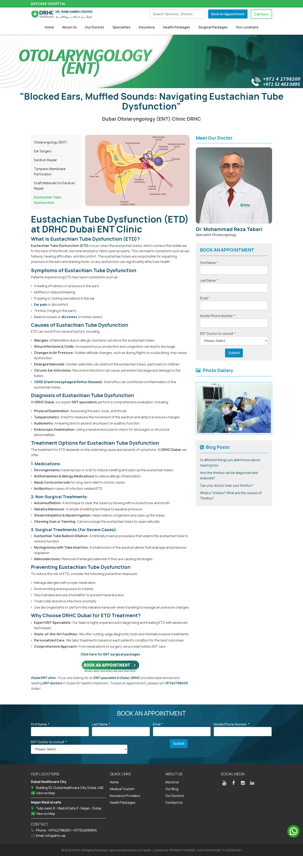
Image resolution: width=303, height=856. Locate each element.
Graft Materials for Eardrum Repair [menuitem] (54, 186)
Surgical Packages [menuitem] (213, 27)
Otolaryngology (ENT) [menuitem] (50, 142)
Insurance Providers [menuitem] (125, 795)
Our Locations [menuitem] (247, 27)
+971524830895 (84, 830)
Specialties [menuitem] (121, 27)
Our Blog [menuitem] (171, 789)
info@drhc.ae (55, 835)
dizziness (69, 317)
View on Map (45, 793)
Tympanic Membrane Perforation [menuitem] (50, 171)
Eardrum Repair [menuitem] (45, 160)
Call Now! (261, 14)
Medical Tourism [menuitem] (122, 789)
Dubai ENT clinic (43, 677)
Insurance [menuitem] (147, 27)
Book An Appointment (227, 14)
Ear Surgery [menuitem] (43, 151)
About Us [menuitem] (69, 27)
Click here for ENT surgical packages (110, 654)
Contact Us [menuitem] (174, 802)
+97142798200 (176, 683)
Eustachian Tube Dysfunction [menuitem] (47, 200)
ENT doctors (52, 683)
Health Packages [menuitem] (176, 27)
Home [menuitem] (49, 27)
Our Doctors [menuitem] (94, 27)
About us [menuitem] (172, 782)
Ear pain (40, 304)
